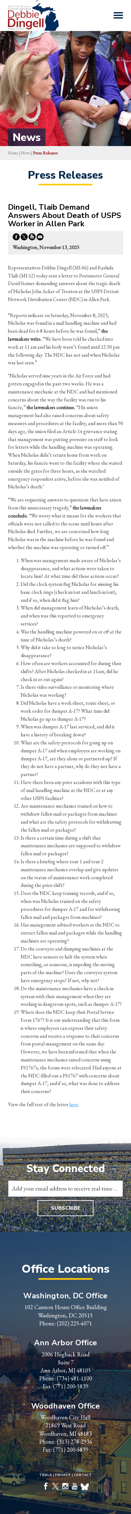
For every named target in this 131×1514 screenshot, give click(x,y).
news (25, 153)
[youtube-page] (75, 1486)
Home (13, 153)
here (73, 1104)
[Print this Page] (32, 238)
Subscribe (65, 1208)
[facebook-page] (45, 1486)
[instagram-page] (65, 1486)
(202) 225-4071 (74, 1323)
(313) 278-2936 (74, 1441)
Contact (83, 1475)
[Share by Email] (40, 238)
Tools (45, 1475)
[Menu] (118, 15)
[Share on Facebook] (16, 238)
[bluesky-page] (85, 1487)
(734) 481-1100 (74, 1378)
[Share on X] (24, 238)
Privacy (63, 1475)
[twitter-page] (55, 1486)
